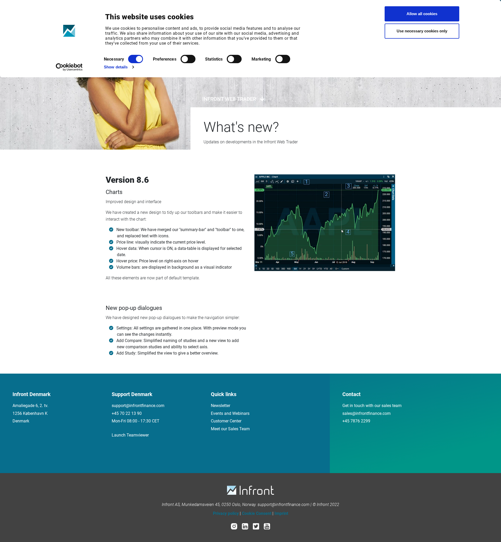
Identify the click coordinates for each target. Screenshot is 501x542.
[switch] (188, 59)
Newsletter (220, 405)
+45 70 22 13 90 (127, 413)
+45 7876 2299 (356, 421)
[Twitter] (256, 525)
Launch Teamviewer (130, 435)
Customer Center (226, 421)
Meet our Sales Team (230, 428)
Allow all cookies (422, 13)
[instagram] (234, 525)
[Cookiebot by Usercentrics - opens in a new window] (69, 67)
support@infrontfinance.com (138, 405)
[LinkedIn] (245, 525)
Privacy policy (226, 513)
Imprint (281, 513)
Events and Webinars (230, 413)
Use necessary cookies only (422, 31)
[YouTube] (267, 525)
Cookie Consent (256, 513)
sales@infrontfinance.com (366, 413)
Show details (116, 67)
